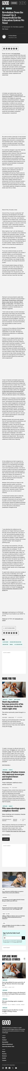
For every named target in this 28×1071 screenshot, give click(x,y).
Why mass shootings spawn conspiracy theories (13, 809)
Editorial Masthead (7, 1044)
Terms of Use (19, 940)
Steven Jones (5, 302)
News (3, 1051)
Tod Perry (4, 717)
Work (4, 889)
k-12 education (18, 644)
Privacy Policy (6, 942)
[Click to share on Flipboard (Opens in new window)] (11, 48)
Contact (4, 1040)
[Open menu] (24, 2)
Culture (4, 1060)
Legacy (10, 699)
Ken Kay (11, 302)
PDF (3, 393)
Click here (4, 612)
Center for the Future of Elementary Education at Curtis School (13, 588)
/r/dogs (9, 751)
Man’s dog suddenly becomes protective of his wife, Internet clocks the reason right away (12, 705)
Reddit (13, 750)
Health (4, 1058)
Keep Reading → (6, 765)
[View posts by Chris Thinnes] (4, 37)
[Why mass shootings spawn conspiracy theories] (14, 1001)
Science (4, 1056)
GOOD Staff (11, 717)
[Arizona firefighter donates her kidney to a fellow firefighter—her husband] (14, 924)
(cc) (6, 619)
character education (15, 642)
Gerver (23, 328)
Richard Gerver (13, 300)
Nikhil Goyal (20, 300)
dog (11, 726)
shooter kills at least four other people (15, 831)
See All (24, 959)
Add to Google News (10, 628)
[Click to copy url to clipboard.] (16, 48)
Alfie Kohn (16, 302)
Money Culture (6, 913)
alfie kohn (5, 642)
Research (5, 897)
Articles (8, 8)
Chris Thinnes (13, 35)
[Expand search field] (20, 2)
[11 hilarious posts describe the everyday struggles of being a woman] (14, 1010)
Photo (3, 619)
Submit (24, 938)
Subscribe (14, 2)
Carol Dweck (5, 300)
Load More (5, 839)
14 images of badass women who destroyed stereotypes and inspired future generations (13, 775)
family (11, 644)
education (5, 644)
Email (5, 935)
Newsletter (5, 1042)
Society (4, 1053)
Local (4, 923)
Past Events (17, 699)
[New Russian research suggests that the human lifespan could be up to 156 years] (14, 898)
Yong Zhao (10, 303)
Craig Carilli (5, 787)
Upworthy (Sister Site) (8, 1046)
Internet (5, 905)
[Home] (3, 8)
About (4, 1037)
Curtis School (16, 53)
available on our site (19, 575)
